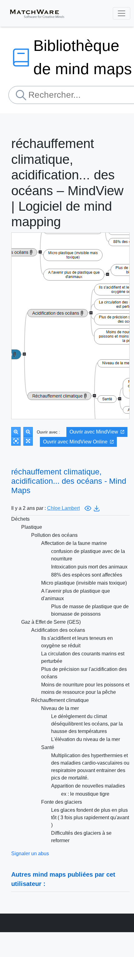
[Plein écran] (28, 441)
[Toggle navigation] (121, 13)
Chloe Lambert (63, 508)
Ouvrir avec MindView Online (75, 441)
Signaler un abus (30, 853)
